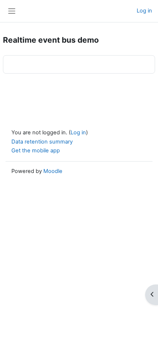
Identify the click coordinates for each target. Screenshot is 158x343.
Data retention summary (42, 141)
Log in (144, 10)
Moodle (52, 171)
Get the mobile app (35, 150)
